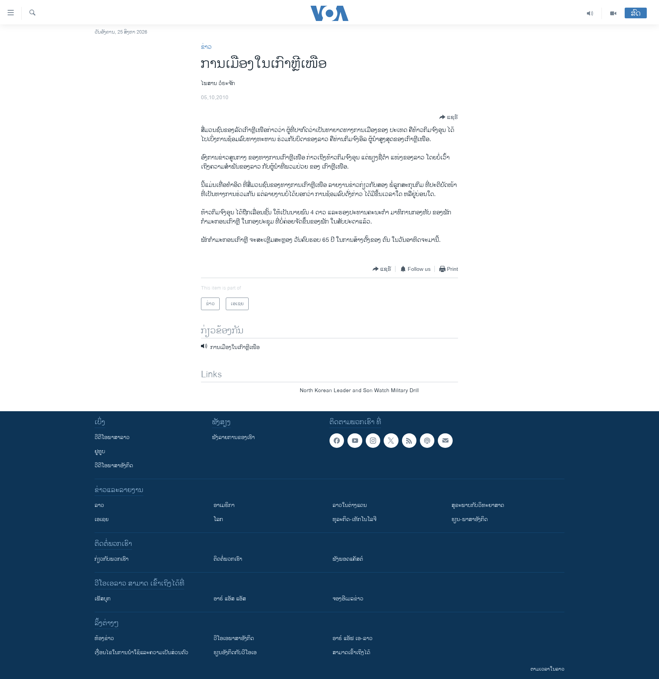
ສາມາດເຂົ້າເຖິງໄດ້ (351, 652)
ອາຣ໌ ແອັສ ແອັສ (230, 599)
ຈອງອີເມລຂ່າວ (348, 599)
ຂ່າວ (206, 47)
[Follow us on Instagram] (373, 440)
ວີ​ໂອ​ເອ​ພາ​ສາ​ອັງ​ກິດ (234, 638)
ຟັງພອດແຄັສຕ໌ (348, 559)
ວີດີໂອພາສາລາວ (112, 437)
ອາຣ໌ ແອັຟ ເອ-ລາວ (353, 638)
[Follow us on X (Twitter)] (391, 440)
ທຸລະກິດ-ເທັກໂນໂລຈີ (354, 519)
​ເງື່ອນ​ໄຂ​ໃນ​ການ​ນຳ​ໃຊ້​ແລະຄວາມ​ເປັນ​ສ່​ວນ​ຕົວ (141, 652)
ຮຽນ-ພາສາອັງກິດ (470, 519)
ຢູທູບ (100, 451)
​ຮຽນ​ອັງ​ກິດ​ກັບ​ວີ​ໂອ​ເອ (235, 652)
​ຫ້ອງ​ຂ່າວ (104, 638)
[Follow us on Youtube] (354, 440)
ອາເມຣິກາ (224, 505)
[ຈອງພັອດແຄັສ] (445, 440)
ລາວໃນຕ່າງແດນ (350, 505)
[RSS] (409, 440)
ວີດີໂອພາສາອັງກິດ (114, 466)
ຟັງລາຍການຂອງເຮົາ (233, 437)
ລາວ (99, 505)
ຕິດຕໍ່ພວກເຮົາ (228, 559)
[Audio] (590, 13)
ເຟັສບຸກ (103, 599)
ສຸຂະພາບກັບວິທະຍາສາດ (478, 505)
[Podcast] (427, 440)
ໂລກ (218, 519)
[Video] (613, 13)
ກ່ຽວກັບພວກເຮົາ (112, 559)
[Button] (448, 117)
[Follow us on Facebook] (337, 440)
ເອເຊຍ (102, 519)
